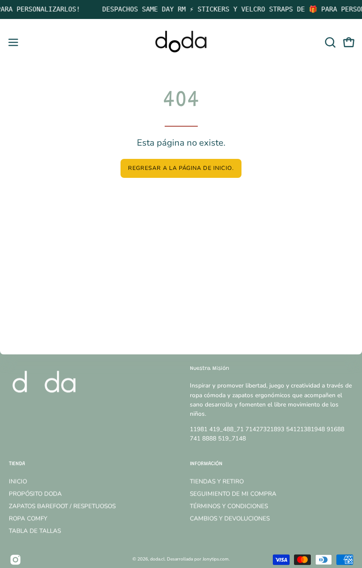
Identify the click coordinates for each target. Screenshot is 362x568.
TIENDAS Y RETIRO (217, 481)
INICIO (18, 481)
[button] (329, 42)
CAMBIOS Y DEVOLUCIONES (230, 518)
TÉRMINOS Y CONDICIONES (229, 506)
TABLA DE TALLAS (35, 531)
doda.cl (157, 559)
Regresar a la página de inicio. (181, 168)
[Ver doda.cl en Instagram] (15, 559)
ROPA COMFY (28, 518)
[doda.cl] (181, 42)
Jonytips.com (216, 559)
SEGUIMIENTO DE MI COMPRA (233, 493)
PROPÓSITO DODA (35, 493)
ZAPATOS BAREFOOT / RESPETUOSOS (62, 506)
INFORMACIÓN (206, 464)
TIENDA (17, 464)
